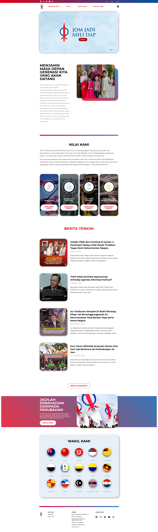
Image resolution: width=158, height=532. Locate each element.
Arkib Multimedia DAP (78, 524)
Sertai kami (82, 6)
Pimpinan (50, 514)
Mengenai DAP (53, 6)
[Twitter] (46, 1)
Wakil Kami (51, 516)
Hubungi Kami (98, 6)
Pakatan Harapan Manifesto (80, 514)
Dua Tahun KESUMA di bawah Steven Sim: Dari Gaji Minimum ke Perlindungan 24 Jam (94, 349)
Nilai (68, 6)
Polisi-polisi (75, 527)
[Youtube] (49, 1)
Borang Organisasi (77, 522)
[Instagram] (43, 1)
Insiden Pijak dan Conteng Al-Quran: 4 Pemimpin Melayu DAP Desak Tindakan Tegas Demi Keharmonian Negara (92, 245)
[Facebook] (40, 1)
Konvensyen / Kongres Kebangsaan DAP (78, 519)
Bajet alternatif (77, 516)
